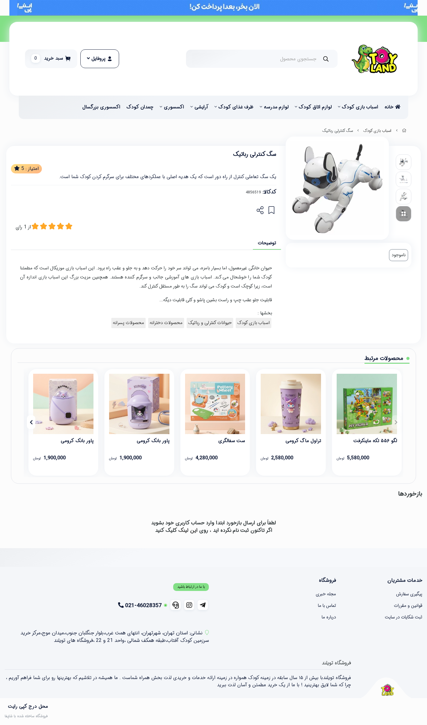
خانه (389, 107)
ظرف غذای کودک (236, 107)
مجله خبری (326, 594)
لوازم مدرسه (276, 107)
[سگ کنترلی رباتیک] (387, 690)
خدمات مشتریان (404, 580)
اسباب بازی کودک (360, 107)
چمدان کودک (140, 107)
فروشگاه (327, 580)
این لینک (188, 530)
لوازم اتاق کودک (315, 107)
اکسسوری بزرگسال (101, 107)
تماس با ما (327, 605)
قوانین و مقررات (408, 605)
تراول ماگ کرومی (303, 441)
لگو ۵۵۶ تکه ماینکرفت (375, 441)
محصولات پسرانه (128, 323)
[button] (396, 422)
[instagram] (189, 605)
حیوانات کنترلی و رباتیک (210, 323)
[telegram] (202, 605)
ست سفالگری (231, 441)
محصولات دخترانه (166, 323)
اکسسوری (174, 107)
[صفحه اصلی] (404, 131)
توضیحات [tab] (267, 243)
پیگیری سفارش (409, 594)
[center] (326, 59)
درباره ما (329, 617)
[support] (175, 605)
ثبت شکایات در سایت (403, 617)
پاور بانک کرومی (153, 441)
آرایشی (201, 107)
